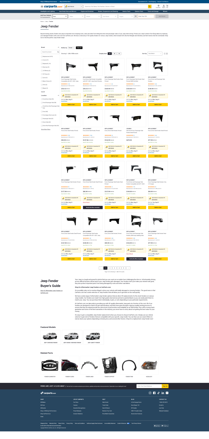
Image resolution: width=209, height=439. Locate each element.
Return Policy (61, 423)
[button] (71, 47)
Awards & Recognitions (79, 408)
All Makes (42, 402)
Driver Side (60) (47, 122)
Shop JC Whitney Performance (48, 411)
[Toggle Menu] (41, 6)
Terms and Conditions (80, 423)
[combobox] (60, 16)
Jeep (46, 21)
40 (114, 53)
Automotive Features (136, 413)
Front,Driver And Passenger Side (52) (51, 107)
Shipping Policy (44, 423)
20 (109, 53)
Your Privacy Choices (136, 423)
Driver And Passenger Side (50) (51, 125)
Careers (75, 405)
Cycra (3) (45, 77)
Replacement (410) (48, 56)
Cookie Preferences (121, 423)
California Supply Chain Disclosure (94, 423)
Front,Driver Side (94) (48, 99)
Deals (41, 416)
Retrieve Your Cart (107, 411)
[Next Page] (128, 268)
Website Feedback (164, 411)
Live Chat (161, 408)
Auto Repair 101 (135, 405)
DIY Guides (134, 408)
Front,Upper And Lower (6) (49, 115)
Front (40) (45, 111)
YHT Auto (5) (46, 74)
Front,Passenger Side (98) (49, 102)
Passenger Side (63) (48, 118)
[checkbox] (41, 56)
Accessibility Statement (109, 423)
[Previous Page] (101, 268)
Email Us (161, 405)
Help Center (105, 402)
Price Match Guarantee (108, 413)
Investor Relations (78, 413)
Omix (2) (45, 84)
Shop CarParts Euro (45, 413)
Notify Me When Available (93, 207)
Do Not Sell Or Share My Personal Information (50, 425)
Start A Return (106, 408)
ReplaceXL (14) (47, 63)
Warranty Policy (52, 423)
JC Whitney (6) (46, 70)
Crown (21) (45, 60)
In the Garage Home (136, 402)
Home (42, 21)
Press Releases (77, 411)
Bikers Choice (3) (47, 81)
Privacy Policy (69, 423)
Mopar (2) (45, 88)
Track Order (105, 405)
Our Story (75, 402)
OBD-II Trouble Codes (136, 411)
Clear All (79, 47)
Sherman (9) (46, 67)
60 (119, 53)
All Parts (42, 405)
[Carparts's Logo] (53, 6)
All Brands (43, 408)
